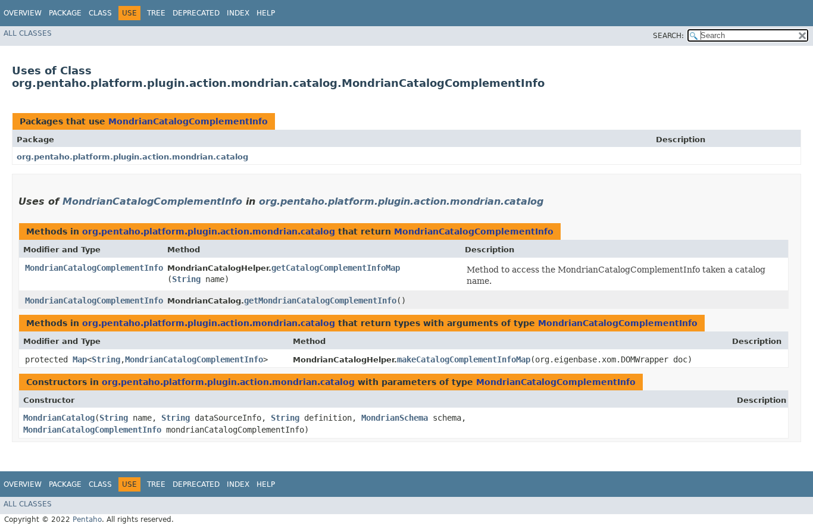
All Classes (28, 33)
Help (266, 13)
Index (238, 13)
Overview (23, 13)
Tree (156, 13)
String (186, 279)
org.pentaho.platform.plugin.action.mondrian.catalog (132, 156)
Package (65, 13)
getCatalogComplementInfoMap (335, 268)
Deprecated (196, 13)
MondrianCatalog (59, 418)
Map (80, 359)
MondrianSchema (394, 418)
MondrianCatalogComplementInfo (188, 121)
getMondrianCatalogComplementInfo (320, 300)
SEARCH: (668, 36)
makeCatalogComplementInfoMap (463, 359)
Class (100, 13)
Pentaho (87, 519)
